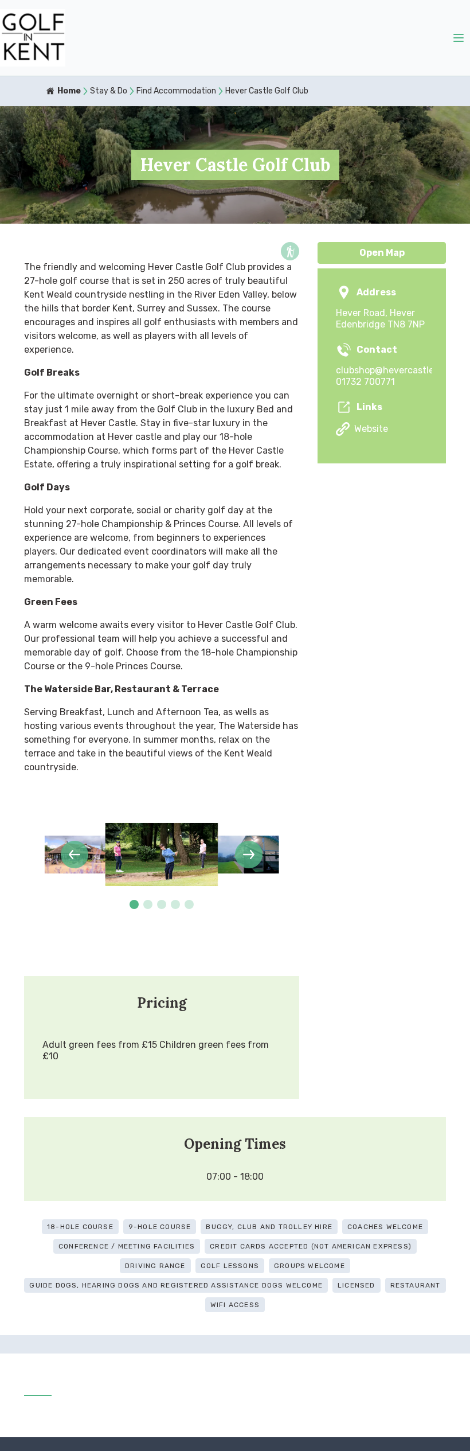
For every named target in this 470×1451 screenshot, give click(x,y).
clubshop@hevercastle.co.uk (382, 370)
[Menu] (458, 38)
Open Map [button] (382, 252)
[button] (74, 854)
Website (371, 428)
